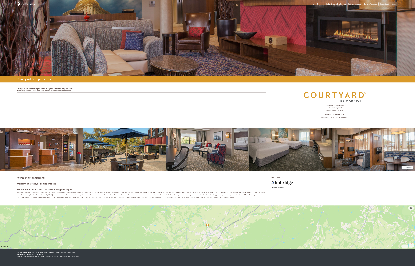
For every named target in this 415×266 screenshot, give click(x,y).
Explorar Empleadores (68, 252)
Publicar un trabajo (355, 4)
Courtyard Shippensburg (335, 105)
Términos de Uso (51, 256)
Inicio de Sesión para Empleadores (334, 4)
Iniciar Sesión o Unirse (388, 4)
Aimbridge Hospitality (340, 117)
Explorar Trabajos (370, 4)
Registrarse (35, 252)
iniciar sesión (44, 252)
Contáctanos (75, 256)
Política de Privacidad (63, 256)
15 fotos (408, 167)
